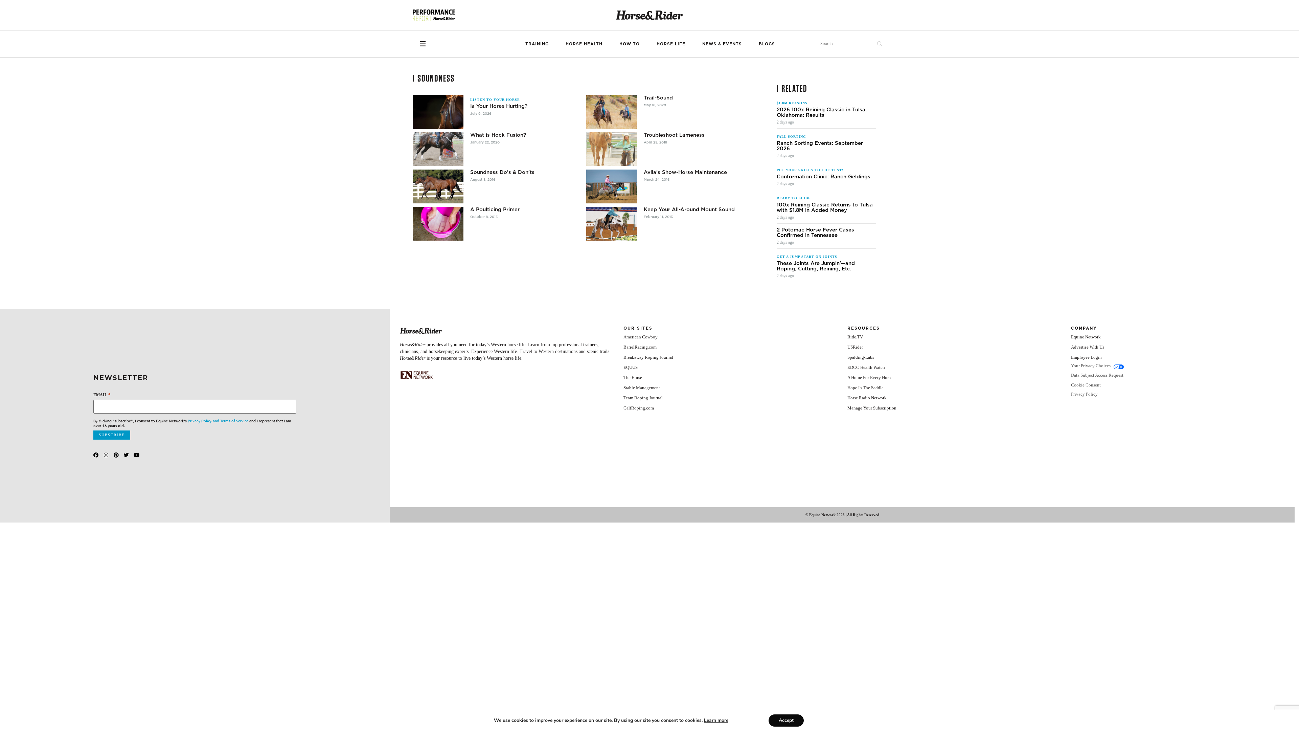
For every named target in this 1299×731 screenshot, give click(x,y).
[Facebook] (95, 455)
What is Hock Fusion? (498, 135)
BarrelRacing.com (640, 347)
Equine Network (1086, 336)
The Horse (632, 377)
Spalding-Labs (860, 357)
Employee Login (1086, 357)
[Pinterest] (116, 455)
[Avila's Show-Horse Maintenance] (611, 186)
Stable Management (641, 387)
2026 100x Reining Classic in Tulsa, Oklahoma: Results (822, 112)
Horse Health (584, 43)
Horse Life (671, 43)
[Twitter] (126, 455)
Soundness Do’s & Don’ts (502, 172)
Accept (786, 720)
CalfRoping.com (638, 408)
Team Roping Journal (643, 397)
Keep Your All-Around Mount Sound (689, 209)
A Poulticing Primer (495, 209)
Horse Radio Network (867, 397)
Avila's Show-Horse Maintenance (685, 172)
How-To (629, 43)
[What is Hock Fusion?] (438, 149)
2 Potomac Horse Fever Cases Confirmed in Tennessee (815, 232)
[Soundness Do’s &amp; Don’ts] (438, 186)
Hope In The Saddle (865, 387)
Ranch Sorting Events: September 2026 (820, 145)
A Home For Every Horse (869, 377)
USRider (855, 347)
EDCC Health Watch (866, 367)
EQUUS (630, 367)
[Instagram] (106, 455)
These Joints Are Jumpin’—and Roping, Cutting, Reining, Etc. (816, 266)
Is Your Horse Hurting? (498, 106)
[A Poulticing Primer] (438, 224)
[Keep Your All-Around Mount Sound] (611, 224)
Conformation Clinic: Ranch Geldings (823, 176)
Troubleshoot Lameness (674, 135)
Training (537, 43)
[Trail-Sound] (611, 112)
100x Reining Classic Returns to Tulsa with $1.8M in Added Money (825, 207)
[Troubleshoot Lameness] (611, 149)
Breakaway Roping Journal (648, 357)
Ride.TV (855, 336)
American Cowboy (640, 336)
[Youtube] (136, 455)
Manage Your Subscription (871, 408)
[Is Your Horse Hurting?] (438, 112)
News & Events (722, 43)
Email (102, 395)
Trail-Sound (658, 98)
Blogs (767, 43)
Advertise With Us (1087, 347)
